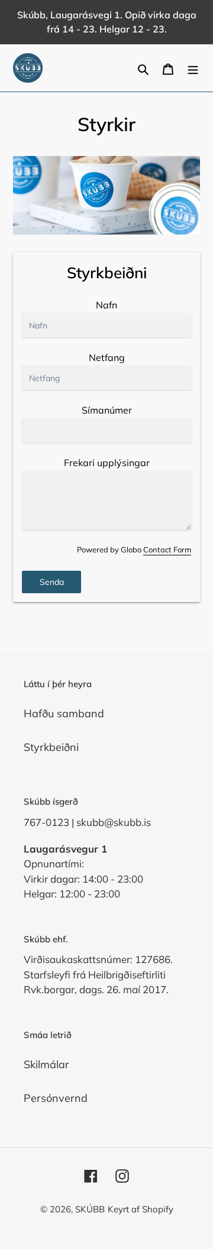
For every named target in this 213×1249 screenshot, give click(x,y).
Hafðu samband (64, 713)
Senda (52, 582)
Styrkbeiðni (51, 747)
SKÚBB (90, 1209)
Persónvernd (56, 1098)
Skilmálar (46, 1064)
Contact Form (167, 549)
